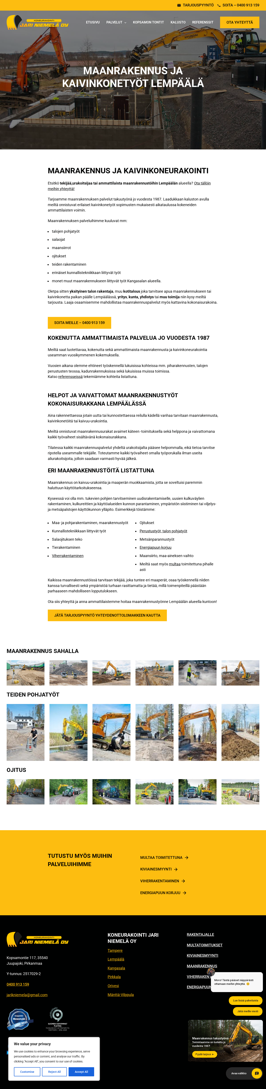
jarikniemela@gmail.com (27, 995)
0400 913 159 (18, 984)
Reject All (54, 1071)
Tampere (115, 950)
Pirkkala (114, 977)
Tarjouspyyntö (198, 5)
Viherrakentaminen (68, 556)
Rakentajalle (200, 935)
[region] (54, 1059)
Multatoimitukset (205, 945)
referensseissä (70, 377)
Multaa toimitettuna (161, 858)
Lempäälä (116, 959)
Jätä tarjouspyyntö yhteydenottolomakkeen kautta (107, 615)
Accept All (81, 1071)
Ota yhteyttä (240, 22)
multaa (175, 564)
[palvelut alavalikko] (125, 22)
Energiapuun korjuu (155, 547)
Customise (27, 1071)
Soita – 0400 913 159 (241, 5)
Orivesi (113, 986)
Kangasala (116, 968)
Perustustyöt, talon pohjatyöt (163, 531)
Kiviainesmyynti (156, 869)
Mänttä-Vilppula (121, 995)
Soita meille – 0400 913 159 (79, 323)
